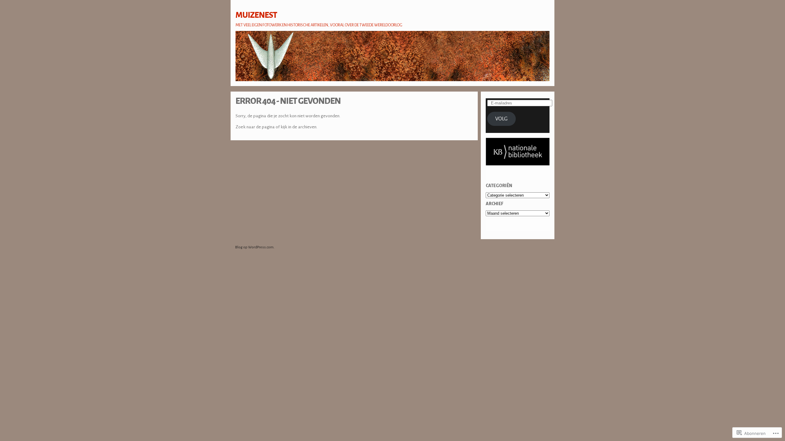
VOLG (501, 119)
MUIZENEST (256, 15)
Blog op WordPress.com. (254, 247)
